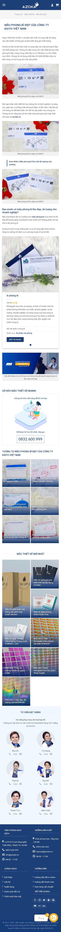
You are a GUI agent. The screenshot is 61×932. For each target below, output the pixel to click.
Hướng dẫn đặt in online (45, 877)
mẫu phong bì (38, 217)
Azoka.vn (16, 117)
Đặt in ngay (15, 339)
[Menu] (4, 4)
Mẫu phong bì (41, 14)
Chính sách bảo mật (12, 896)
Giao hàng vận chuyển (44, 887)
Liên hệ (7, 882)
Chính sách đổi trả (12, 891)
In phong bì (12, 295)
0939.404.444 (42, 847)
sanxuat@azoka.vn (44, 851)
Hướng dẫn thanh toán (44, 882)
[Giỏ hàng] (57, 5)
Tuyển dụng (9, 887)
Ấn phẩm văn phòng (24, 333)
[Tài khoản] (52, 5)
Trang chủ (18, 14)
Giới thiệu (8, 877)
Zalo (15, 754)
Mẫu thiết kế (29, 14)
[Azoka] (30, 5)
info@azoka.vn (12, 855)
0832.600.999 (30, 439)
